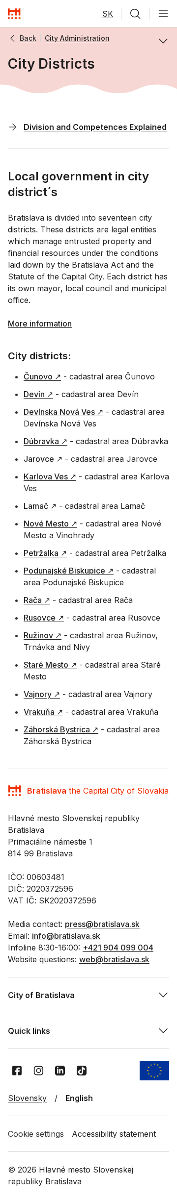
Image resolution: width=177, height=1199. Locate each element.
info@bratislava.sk (66, 936)
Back (28, 38)
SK (107, 14)
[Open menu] (163, 13)
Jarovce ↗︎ (43, 459)
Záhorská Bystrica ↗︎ (61, 729)
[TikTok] (81, 1070)
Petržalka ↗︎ (45, 553)
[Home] (14, 13)
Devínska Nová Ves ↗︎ (63, 412)
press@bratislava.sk (102, 924)
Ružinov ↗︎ (42, 635)
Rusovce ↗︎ (44, 618)
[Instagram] (38, 1070)
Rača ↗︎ (37, 600)
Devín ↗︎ (38, 394)
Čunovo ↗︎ (42, 376)
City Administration (77, 38)
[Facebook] (17, 1070)
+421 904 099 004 (118, 947)
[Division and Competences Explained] (13, 126)
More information (40, 323)
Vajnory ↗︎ (42, 694)
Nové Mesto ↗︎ (50, 523)
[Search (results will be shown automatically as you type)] (135, 13)
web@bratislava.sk (114, 959)
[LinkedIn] (60, 1070)
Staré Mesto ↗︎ (50, 665)
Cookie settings (36, 1134)
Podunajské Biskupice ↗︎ (69, 570)
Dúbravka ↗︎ (45, 441)
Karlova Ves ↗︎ (50, 476)
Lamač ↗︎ (40, 506)
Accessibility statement (114, 1134)
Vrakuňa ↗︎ (43, 712)
